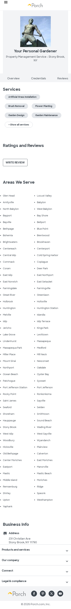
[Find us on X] (51, 594)
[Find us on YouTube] (60, 594)
